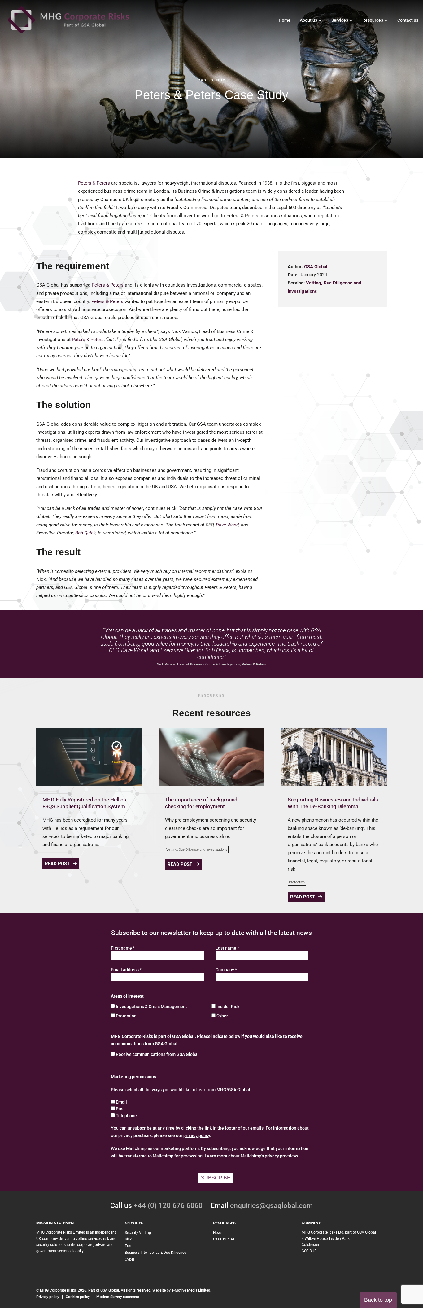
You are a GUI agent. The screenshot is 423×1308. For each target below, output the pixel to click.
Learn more (216, 1155)
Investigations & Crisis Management (151, 1006)
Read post (57, 864)
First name (123, 948)
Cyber (222, 1015)
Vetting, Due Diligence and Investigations (196, 850)
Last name (227, 948)
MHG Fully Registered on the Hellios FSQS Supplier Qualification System (84, 803)
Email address (126, 970)
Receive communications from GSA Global (157, 1054)
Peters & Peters (94, 183)
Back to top (378, 1300)
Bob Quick (85, 533)
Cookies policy (78, 1297)
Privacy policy (47, 1297)
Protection (297, 882)
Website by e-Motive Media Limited (181, 1290)
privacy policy (196, 1135)
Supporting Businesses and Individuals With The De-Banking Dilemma (333, 803)
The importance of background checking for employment (201, 803)
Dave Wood (227, 525)
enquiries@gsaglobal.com (271, 1205)
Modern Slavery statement (117, 1297)
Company (226, 970)
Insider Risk (227, 1006)
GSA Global (315, 267)
